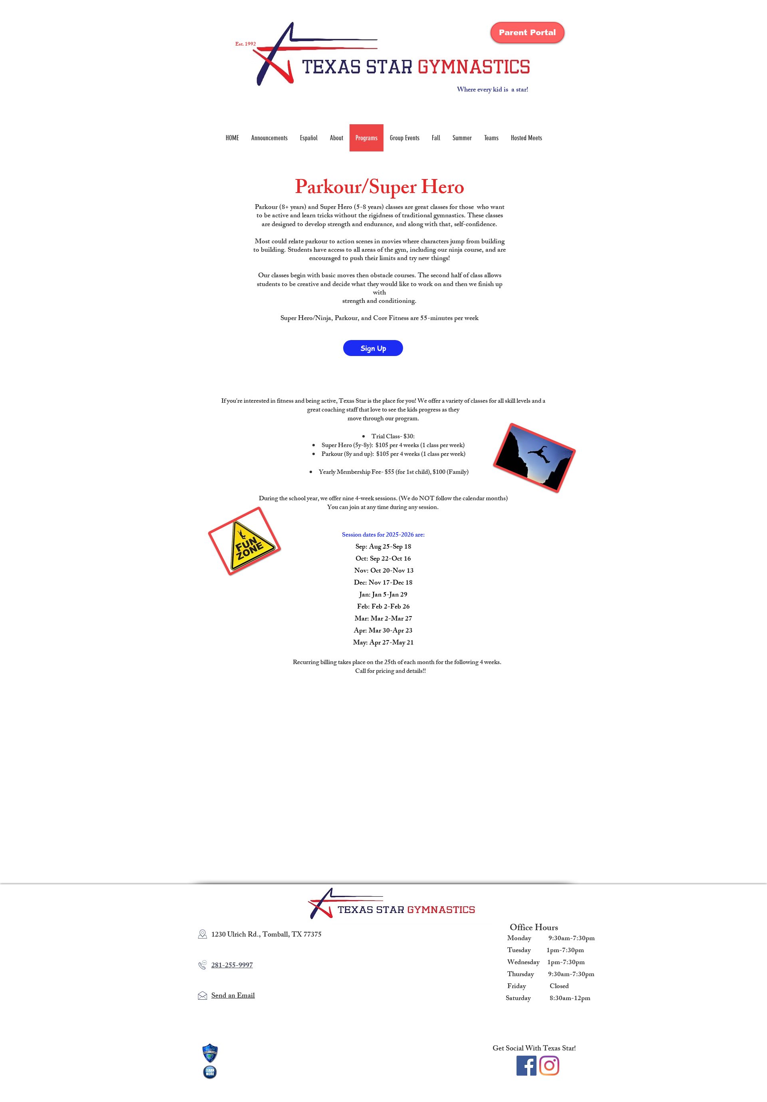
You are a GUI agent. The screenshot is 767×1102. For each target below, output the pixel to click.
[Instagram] (549, 1066)
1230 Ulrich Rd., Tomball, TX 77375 (266, 935)
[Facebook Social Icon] (527, 1066)
